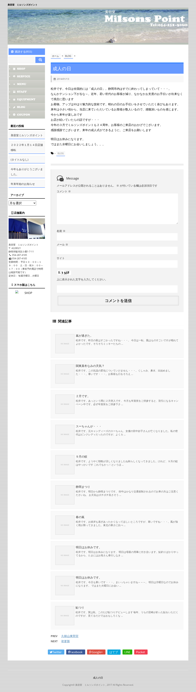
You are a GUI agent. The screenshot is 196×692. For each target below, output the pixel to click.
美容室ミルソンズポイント (27, 135)
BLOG (61, 153)
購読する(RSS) (23, 51)
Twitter (57, 652)
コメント (64, 191)
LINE (127, 652)
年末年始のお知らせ (23, 184)
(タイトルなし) (19, 159)
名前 (61, 231)
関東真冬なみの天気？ (90, 366)
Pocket (141, 652)
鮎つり (80, 607)
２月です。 (83, 396)
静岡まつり (83, 487)
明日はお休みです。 (89, 547)
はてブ (114, 652)
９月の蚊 (81, 456)
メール (62, 244)
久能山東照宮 (69, 636)
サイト (61, 258)
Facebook (76, 652)
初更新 (65, 641)
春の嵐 (80, 517)
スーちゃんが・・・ (89, 426)
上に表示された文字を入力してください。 (82, 279)
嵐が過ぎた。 (84, 335)
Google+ (98, 652)
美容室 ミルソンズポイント (23, 4)
